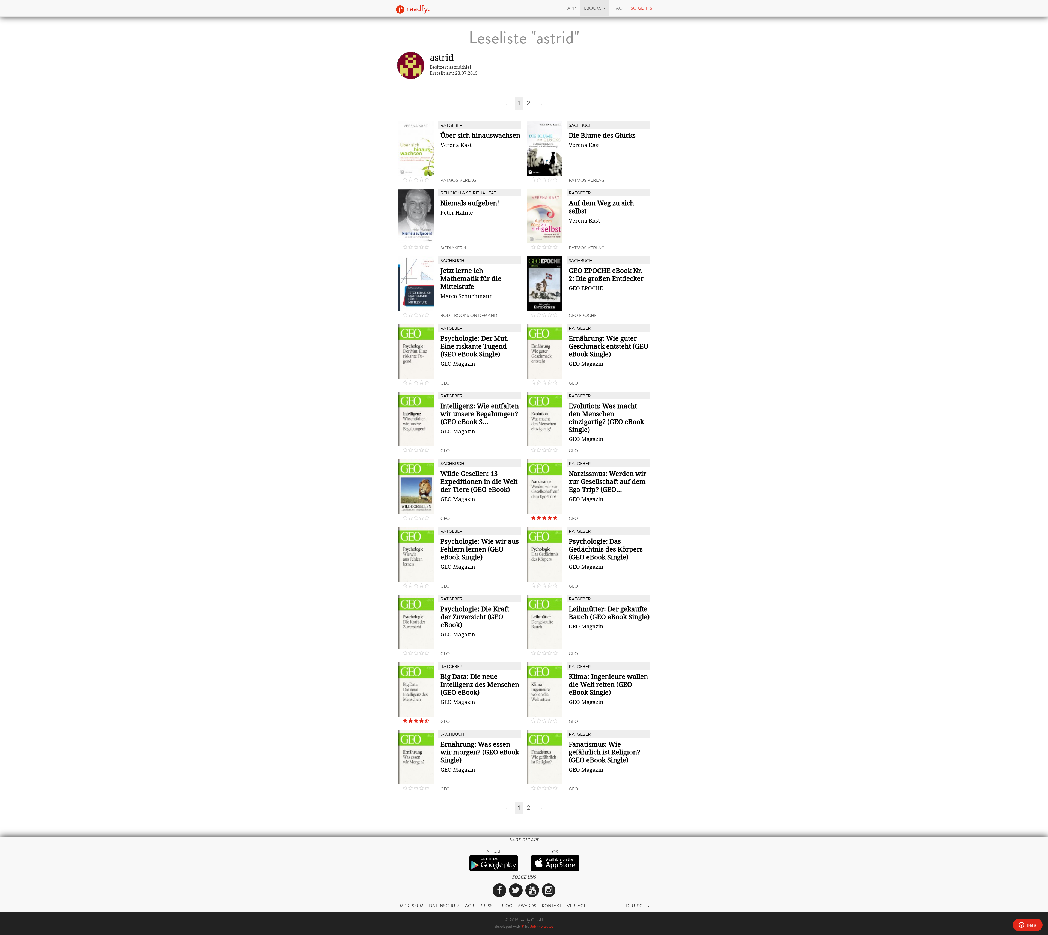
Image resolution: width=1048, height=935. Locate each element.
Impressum (411, 906)
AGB (469, 906)
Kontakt (551, 906)
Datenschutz (444, 906)
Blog (506, 906)
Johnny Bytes (541, 926)
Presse (487, 906)
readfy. (417, 8)
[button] (594, 8)
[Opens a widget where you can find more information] (1028, 925)
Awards (527, 906)
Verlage (576, 906)
